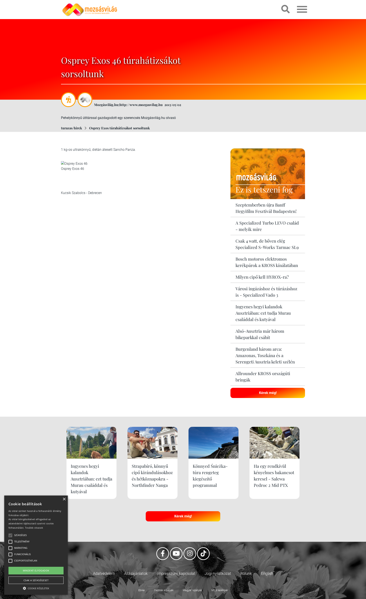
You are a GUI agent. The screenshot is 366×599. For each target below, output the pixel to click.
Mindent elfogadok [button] (36, 570)
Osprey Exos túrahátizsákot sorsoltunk (119, 128)
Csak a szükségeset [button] (36, 580)
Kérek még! (268, 393)
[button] (36, 587)
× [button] (64, 499)
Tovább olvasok (34, 527)
